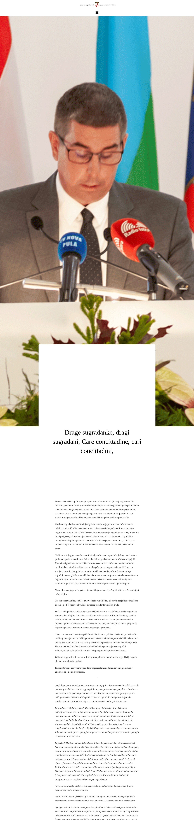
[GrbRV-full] (97, 2)
